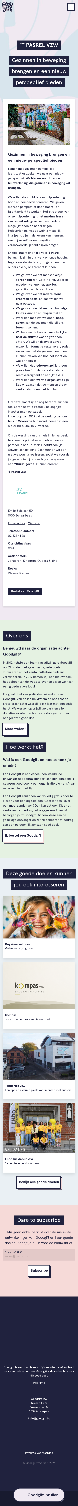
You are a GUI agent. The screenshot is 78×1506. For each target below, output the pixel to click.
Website (34, 523)
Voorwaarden (45, 1453)
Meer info (39, 1382)
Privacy (29, 1453)
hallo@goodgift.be (39, 1418)
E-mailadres (16, 523)
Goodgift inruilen (43, 1495)
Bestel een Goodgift (25, 591)
